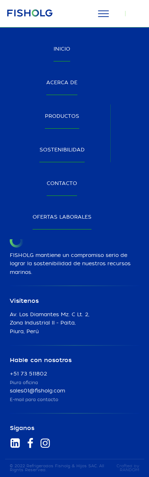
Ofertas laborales (62, 217)
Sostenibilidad (62, 150)
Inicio (62, 49)
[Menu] (103, 13)
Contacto (62, 183)
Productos (62, 116)
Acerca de (61, 83)
